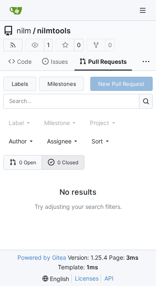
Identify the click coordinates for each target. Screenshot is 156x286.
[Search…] (146, 101)
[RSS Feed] (12, 45)
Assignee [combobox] (59, 141)
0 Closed (67, 162)
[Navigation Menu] (143, 10)
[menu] (101, 141)
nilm (24, 31)
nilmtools (54, 31)
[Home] (15, 10)
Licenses (87, 278)
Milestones (61, 83)
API (109, 278)
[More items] (146, 61)
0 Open (27, 162)
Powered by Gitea (41, 257)
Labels (20, 83)
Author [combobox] (18, 141)
